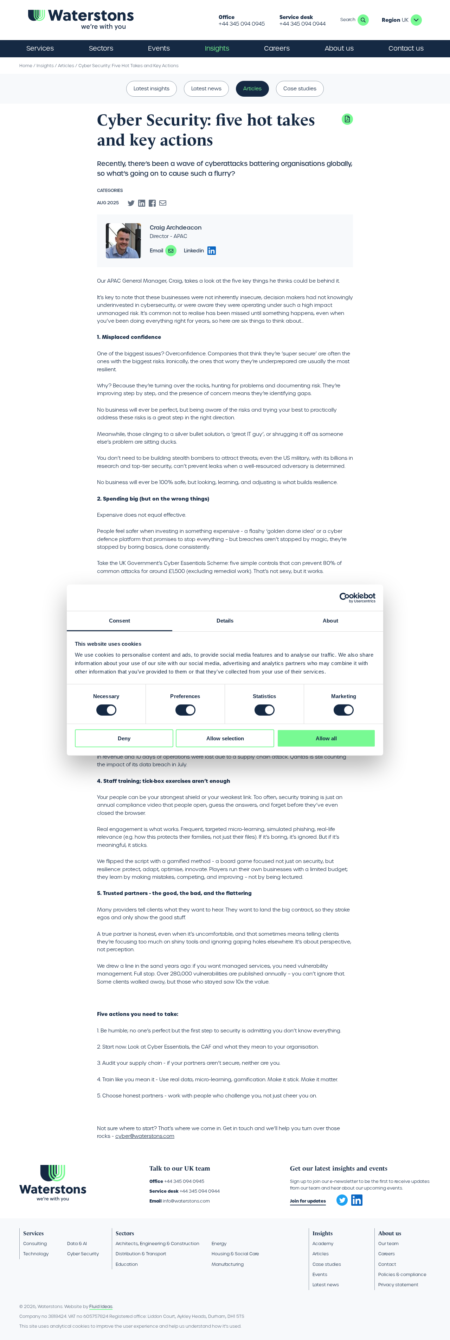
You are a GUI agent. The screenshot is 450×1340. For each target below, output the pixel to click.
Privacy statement (398, 1284)
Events (159, 48)
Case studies (299, 88)
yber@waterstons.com (146, 1136)
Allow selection (225, 738)
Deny (124, 738)
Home (25, 65)
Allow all (326, 738)
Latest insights (151, 88)
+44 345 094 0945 (242, 24)
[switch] (185, 710)
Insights (217, 48)
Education (127, 1264)
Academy (323, 1243)
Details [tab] (225, 621)
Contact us (406, 48)
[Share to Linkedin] (141, 203)
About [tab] (330, 621)
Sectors (125, 1233)
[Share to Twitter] (131, 203)
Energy (219, 1243)
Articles (66, 65)
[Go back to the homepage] (81, 20)
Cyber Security (83, 1253)
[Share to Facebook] (152, 203)
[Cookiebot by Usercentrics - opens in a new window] (344, 597)
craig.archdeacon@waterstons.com (170, 250)
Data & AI (77, 1243)
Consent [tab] (119, 621)
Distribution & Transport (141, 1253)
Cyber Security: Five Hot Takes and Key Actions (128, 65)
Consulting (35, 1243)
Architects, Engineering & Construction (157, 1243)
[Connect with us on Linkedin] (356, 1204)
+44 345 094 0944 (302, 24)
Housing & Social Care (235, 1253)
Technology (36, 1253)
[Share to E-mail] (162, 203)
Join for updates (308, 1201)
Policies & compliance (402, 1274)
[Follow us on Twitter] (339, 1198)
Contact (387, 1264)
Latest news (206, 88)
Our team (388, 1243)
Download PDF (347, 119)
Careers (386, 1253)
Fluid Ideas (100, 1306)
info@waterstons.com (186, 1201)
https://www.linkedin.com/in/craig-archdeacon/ (211, 250)
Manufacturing (228, 1264)
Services (33, 1233)
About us (389, 1233)
